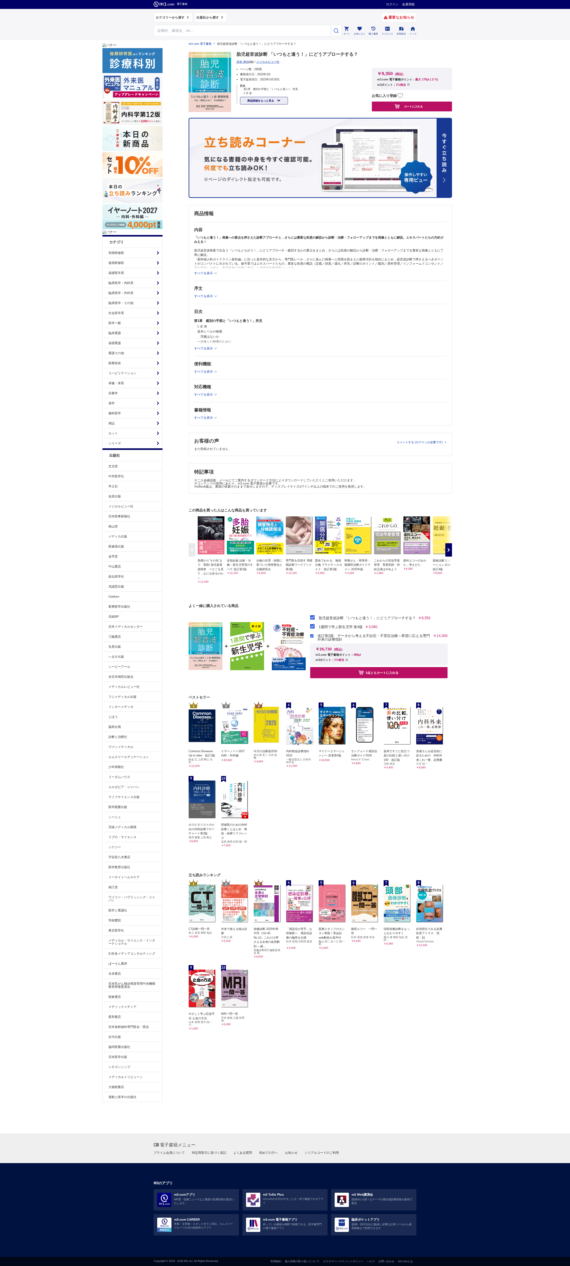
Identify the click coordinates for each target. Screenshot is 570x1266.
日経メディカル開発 (122, 827)
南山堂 (113, 526)
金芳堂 (113, 556)
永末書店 (114, 973)
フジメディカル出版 (122, 696)
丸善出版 (114, 646)
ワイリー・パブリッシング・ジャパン (131, 898)
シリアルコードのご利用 (322, 1152)
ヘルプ (371, 1261)
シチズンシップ (119, 1067)
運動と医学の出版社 (122, 1097)
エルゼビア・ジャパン (124, 787)
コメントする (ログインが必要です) (420, 442)
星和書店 (114, 1017)
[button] (448, 550)
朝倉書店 (114, 997)
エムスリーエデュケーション (128, 757)
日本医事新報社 (119, 516)
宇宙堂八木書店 (119, 857)
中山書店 (114, 566)
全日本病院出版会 (120, 676)
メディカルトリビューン (125, 1077)
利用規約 (276, 1261)
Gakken (113, 596)
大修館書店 (116, 1087)
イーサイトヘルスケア (124, 877)
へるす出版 (116, 656)
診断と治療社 (117, 737)
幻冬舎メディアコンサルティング (131, 953)
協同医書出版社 (119, 1047)
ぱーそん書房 (117, 963)
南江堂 (113, 887)
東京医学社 (116, 930)
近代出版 (114, 1037)
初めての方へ (268, 1152)
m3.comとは (405, 1261)
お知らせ (291, 1152)
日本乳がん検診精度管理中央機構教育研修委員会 (131, 985)
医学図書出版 (117, 807)
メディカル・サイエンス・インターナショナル (131, 942)
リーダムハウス (119, 777)
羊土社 (113, 486)
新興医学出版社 (119, 606)
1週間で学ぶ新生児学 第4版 (341, 627)
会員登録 (408, 4)
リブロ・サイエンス (122, 837)
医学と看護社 (117, 910)
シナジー (114, 847)
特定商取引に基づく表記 (209, 1152)
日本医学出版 (117, 1057)
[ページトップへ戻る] (557, 1259)
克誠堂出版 (116, 586)
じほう (113, 717)
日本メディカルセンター (125, 626)
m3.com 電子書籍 (200, 43)
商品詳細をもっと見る (261, 100)
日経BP (113, 616)
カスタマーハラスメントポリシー (343, 1261)
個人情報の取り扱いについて (302, 1261)
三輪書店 (114, 636)
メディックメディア (122, 1007)
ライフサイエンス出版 (124, 797)
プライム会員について (169, 1152)
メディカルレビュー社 (124, 686)
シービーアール (119, 666)
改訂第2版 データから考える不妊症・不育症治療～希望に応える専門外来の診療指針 (374, 637)
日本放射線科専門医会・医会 (128, 1027)
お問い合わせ (386, 1261)
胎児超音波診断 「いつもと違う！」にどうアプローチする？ (367, 618)
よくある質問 (242, 1152)
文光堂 (113, 466)
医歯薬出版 (116, 546)
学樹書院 (114, 920)
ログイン (392, 4)
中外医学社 (116, 476)
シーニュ (114, 817)
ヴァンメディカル (120, 747)
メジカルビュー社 (120, 506)
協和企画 (114, 727)
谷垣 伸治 (242, 61)
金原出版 (114, 496)
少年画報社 (116, 767)
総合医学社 (116, 576)
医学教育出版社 (119, 867)
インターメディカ (120, 707)
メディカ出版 (117, 536)
